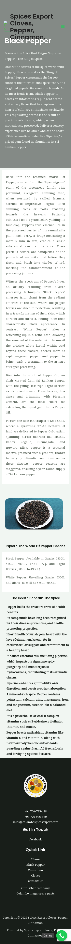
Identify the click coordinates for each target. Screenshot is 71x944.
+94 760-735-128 (35, 811)
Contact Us (35, 881)
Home (35, 859)
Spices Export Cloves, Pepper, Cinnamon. (31, 26)
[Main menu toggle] (63, 26)
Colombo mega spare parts (36, 893)
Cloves (35, 875)
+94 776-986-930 (35, 817)
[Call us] (61, 935)
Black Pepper (35, 864)
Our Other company (35, 888)
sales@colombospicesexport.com (35, 822)
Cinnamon (35, 870)
